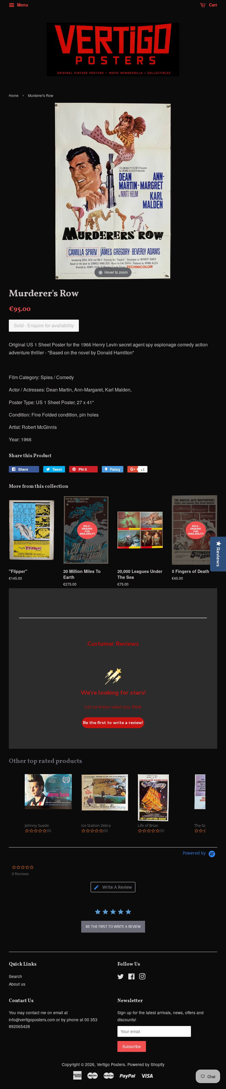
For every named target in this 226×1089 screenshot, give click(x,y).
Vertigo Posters (111, 1064)
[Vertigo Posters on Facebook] (131, 977)
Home (14, 95)
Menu (22, 5)
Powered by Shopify (145, 1064)
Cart (212, 5)
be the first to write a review (113, 926)
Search (15, 976)
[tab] (113, 887)
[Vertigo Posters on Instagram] (142, 977)
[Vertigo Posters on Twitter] (120, 977)
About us (17, 984)
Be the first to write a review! (113, 723)
